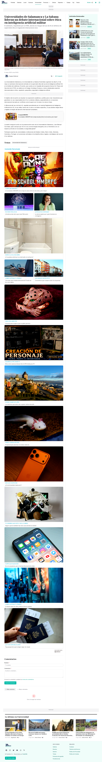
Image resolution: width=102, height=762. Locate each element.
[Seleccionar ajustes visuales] (96, 2)
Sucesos (90, 26)
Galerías (19, 2)
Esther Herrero (85, 737)
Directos (55, 749)
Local (88, 37)
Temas (54, 754)
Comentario (7, 668)
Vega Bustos (13, 737)
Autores (55, 751)
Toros (89, 48)
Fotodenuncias (56, 758)
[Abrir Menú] (99, 2)
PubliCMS (25, 754)
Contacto (71, 747)
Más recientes (11, 689)
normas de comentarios (28, 679)
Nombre (6, 662)
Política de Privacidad (74, 751)
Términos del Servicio (74, 749)
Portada (13, 2)
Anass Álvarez (38, 737)
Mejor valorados (23, 689)
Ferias (78, 2)
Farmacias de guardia (58, 756)
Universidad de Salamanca (19, 142)
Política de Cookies (74, 754)
